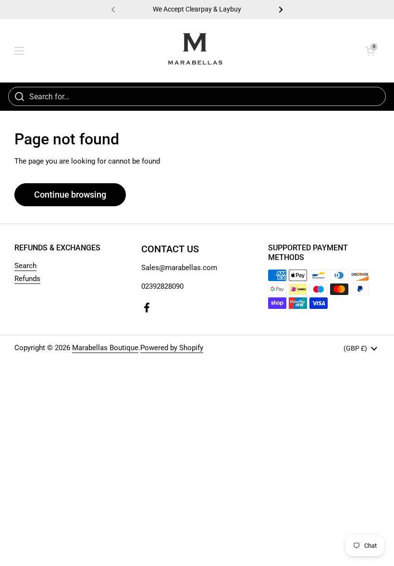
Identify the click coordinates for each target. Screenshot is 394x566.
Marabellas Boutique (105, 347)
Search (25, 265)
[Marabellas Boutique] (195, 51)
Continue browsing (70, 194)
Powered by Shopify (171, 347)
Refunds (27, 278)
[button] (370, 50)
